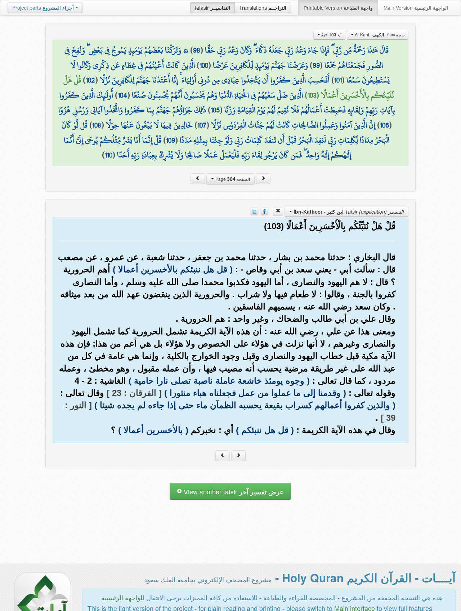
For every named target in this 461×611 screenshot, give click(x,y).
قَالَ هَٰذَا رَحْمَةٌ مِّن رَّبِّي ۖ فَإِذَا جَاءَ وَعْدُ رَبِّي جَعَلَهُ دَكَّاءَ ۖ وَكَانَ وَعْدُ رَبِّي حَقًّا (297, 50)
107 (201, 125)
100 (204, 65)
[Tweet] (254, 210)
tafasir (212, 7)
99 (316, 65)
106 (384, 125)
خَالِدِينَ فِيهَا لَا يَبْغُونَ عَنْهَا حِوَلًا (149, 125)
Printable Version (338, 7)
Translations (262, 7)
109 (170, 140)
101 (338, 80)
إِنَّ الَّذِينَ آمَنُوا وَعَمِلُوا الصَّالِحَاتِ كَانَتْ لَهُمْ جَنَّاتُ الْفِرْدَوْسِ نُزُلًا (293, 125)
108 (96, 125)
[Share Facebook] (264, 210)
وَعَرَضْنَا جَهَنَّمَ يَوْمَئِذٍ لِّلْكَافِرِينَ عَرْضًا (260, 65)
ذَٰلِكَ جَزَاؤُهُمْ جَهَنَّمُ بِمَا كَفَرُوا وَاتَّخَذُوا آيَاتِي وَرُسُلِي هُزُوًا (132, 110)
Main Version (416, 7)
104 (122, 95)
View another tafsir (233, 491)
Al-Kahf (379, 34)
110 (108, 155)
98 (196, 50)
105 (215, 110)
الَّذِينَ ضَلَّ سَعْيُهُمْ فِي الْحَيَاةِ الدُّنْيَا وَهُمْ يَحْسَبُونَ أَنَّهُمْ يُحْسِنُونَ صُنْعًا (217, 95)
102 (90, 80)
